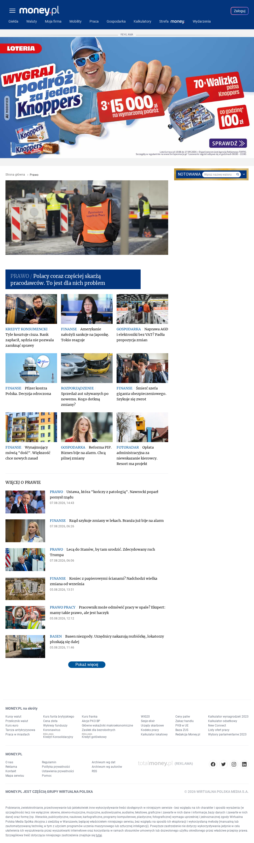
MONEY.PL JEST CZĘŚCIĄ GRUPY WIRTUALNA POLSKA (49, 792)
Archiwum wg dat (103, 762)
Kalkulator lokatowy (154, 734)
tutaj (99, 835)
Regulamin (49, 762)
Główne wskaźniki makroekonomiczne (107, 725)
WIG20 (145, 716)
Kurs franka (89, 716)
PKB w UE (182, 725)
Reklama (11, 766)
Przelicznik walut (16, 721)
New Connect (217, 725)
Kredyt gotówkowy (94, 737)
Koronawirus (51, 730)
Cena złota (50, 721)
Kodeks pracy (150, 730)
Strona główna (15, 174)
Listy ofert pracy (218, 730)
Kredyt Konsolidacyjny (58, 737)
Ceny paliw (182, 716)
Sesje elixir (148, 721)
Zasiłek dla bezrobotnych (98, 730)
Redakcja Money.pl (187, 734)
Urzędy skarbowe (152, 725)
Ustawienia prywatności (58, 771)
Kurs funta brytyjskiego (58, 716)
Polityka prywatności (56, 766)
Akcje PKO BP (91, 721)
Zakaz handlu (184, 721)
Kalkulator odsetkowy (222, 721)
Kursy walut (13, 716)
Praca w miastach (17, 734)
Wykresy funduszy (55, 725)
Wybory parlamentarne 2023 (227, 734)
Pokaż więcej (86, 664)
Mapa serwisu (14, 775)
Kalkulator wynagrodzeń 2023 (228, 716)
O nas (9, 762)
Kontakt (10, 771)
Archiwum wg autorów (107, 766)
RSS (94, 771)
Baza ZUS (181, 730)
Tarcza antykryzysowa (20, 730)
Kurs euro (11, 725)
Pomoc (47, 775)
